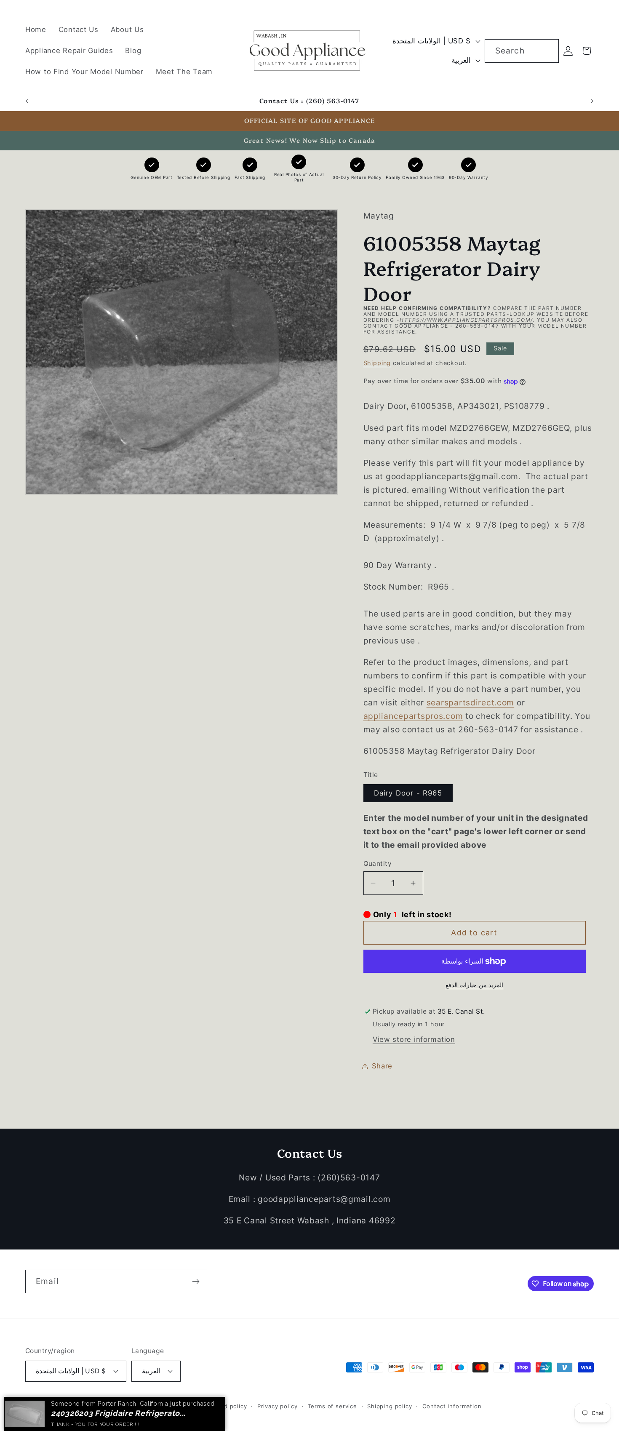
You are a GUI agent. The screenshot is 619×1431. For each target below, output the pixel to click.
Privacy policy (277, 1405)
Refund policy (227, 1405)
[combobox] (521, 51)
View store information (414, 1039)
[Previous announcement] (27, 101)
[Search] (547, 51)
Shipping (377, 362)
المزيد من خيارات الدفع (475, 984)
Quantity (377, 864)
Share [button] (382, 1066)
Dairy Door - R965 (408, 793)
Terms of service (332, 1405)
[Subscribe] (195, 1281)
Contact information (452, 1405)
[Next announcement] (592, 101)
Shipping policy (389, 1405)
